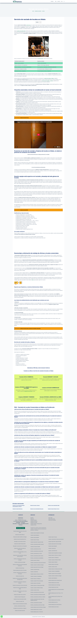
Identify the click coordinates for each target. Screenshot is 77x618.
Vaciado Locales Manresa (35, 569)
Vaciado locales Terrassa (35, 539)
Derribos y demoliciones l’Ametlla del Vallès (38, 594)
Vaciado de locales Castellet (35, 546)
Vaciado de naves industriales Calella (20, 599)
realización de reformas (28, 391)
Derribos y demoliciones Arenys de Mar (37, 592)
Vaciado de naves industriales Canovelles (20, 603)
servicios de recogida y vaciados (47, 80)
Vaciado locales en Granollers (35, 583)
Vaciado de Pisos (33, 524)
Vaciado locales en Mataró (35, 560)
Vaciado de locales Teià (20, 601)
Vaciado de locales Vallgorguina (20, 596)
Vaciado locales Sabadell (35, 537)
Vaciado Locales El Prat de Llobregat (37, 580)
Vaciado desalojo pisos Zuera (53, 587)
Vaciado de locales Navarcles (20, 610)
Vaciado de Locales (34, 522)
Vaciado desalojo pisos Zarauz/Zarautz (54, 604)
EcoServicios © (40, 58)
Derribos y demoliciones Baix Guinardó (37, 544)
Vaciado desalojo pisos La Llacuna (36, 609)
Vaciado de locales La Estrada (35, 505)
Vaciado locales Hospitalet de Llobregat (37, 532)
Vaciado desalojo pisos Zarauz (53, 606)
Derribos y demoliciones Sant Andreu (37, 555)
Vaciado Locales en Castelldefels (36, 576)
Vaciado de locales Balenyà (19, 534)
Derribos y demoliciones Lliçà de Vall (37, 551)
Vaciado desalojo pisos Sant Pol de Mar (19, 570)
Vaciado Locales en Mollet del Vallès (37, 587)
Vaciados (52, 1)
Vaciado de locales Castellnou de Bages (20, 536)
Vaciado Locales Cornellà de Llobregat (37, 564)
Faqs (55, 1)
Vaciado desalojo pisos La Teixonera (37, 611)
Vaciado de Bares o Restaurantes (36, 523)
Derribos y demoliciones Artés (36, 548)
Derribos (32, 517)
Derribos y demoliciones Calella (20, 562)
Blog (61, 1)
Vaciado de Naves (34, 520)
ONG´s (33, 279)
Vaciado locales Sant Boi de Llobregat (37, 567)
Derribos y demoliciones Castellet (36, 602)
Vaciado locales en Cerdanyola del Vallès (37, 585)
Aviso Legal (50, 517)
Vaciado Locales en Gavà (52, 566)
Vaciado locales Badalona (35, 535)
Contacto (58, 1)
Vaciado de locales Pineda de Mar (20, 543)
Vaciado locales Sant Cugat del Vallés (54, 541)
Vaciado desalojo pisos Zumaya (53, 582)
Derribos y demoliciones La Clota (36, 553)
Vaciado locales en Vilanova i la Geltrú (54, 555)
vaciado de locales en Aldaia (49, 78)
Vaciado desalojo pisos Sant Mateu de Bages (38, 607)
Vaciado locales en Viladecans (36, 578)
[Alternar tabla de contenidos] (40, 22)
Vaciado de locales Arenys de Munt (20, 594)
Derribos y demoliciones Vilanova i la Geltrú (38, 596)
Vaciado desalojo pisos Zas (53, 602)
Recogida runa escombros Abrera (20, 541)
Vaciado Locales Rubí (34, 571)
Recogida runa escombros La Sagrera (20, 608)
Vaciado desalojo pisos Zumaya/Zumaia (55, 580)
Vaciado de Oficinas (34, 521)
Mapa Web (43, 616)
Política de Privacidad (52, 520)
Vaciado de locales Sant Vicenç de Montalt (20, 585)
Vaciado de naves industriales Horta (20, 539)
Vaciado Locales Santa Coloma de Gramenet (38, 562)
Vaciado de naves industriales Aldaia (53, 505)
